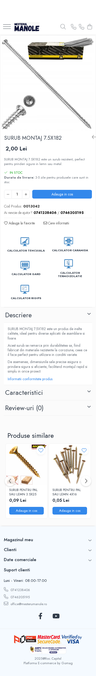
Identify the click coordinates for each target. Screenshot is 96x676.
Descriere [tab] (18, 315)
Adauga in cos (62, 194)
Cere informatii (58, 223)
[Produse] (7, 27)
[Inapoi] (92, 137)
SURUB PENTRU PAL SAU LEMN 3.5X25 (23, 492)
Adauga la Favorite (21, 223)
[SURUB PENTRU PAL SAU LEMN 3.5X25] (26, 464)
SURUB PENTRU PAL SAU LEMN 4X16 (66, 492)
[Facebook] (40, 616)
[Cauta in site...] (63, 27)
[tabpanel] (48, 83)
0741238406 (19, 589)
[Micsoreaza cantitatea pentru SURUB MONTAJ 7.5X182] (8, 194)
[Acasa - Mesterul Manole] (27, 27)
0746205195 (19, 597)
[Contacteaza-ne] (73, 27)
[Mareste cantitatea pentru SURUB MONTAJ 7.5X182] (26, 194)
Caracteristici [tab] (24, 392)
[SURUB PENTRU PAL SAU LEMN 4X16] (70, 464)
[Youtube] (55, 616)
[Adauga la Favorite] (40, 450)
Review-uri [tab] (24, 408)
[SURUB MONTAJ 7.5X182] (48, 83)
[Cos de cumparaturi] (89, 27)
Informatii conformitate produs (30, 379)
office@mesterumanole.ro (28, 604)
